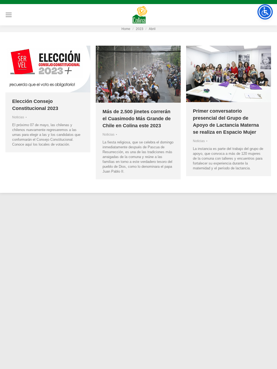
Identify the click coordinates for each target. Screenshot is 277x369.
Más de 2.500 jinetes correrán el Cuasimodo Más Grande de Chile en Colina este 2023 (137, 118)
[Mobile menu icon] (8, 15)
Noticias (18, 117)
